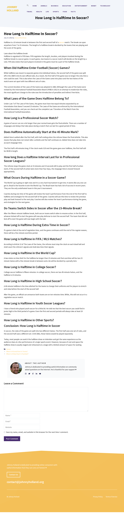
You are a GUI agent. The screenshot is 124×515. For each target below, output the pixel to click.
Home (35, 6)
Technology (105, 6)
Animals (44, 6)
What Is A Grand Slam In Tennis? (17, 351)
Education (66, 6)
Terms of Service (111, 497)
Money (93, 6)
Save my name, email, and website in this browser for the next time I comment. (37, 432)
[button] (28, 6)
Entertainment (81, 6)
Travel (29, 12)
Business (54, 6)
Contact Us (13, 474)
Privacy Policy (98, 497)
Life (47, 12)
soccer (61, 42)
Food (65, 12)
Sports (56, 12)
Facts (73, 12)
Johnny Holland (13, 8)
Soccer (8, 349)
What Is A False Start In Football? (17, 354)
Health (39, 12)
